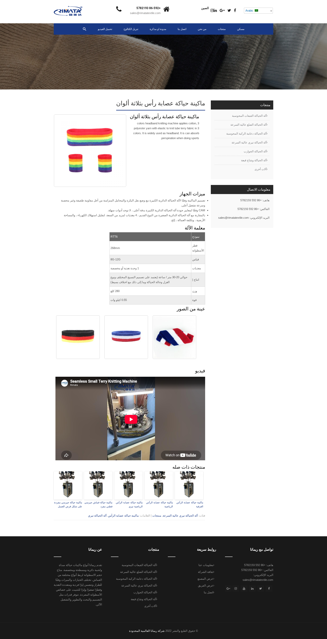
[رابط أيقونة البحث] (84, 29)
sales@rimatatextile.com (145, 13)
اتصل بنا (182, 29)
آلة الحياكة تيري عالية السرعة (180, 515)
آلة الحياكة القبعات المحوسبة (249, 115)
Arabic (249, 10)
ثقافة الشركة (205, 571)
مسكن (240, 29)
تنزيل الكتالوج (131, 29)
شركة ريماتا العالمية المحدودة (147, 630)
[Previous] (62, 150)
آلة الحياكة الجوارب (255, 151)
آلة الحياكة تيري (97, 515)
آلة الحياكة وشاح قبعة (254, 160)
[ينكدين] (215, 10)
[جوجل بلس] (222, 10)
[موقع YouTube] (244, 588)
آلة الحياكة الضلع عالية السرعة (248, 124)
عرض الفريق (205, 585)
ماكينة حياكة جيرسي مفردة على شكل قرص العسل (68, 504)
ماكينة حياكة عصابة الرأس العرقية (189, 504)
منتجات (222, 29)
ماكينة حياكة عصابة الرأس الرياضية (159, 504)
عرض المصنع (205, 578)
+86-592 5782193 (148, 8)
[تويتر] (229, 10)
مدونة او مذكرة (158, 29)
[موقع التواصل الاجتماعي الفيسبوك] (235, 10)
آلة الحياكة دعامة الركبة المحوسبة (246, 133)
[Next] (118, 150)
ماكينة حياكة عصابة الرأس (123, 515)
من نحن (202, 29)
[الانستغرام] (212, 10)
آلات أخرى (261, 169)
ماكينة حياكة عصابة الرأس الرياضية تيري (129, 504)
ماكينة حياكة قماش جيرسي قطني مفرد (98, 504)
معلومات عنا (206, 565)
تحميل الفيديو (105, 29)
